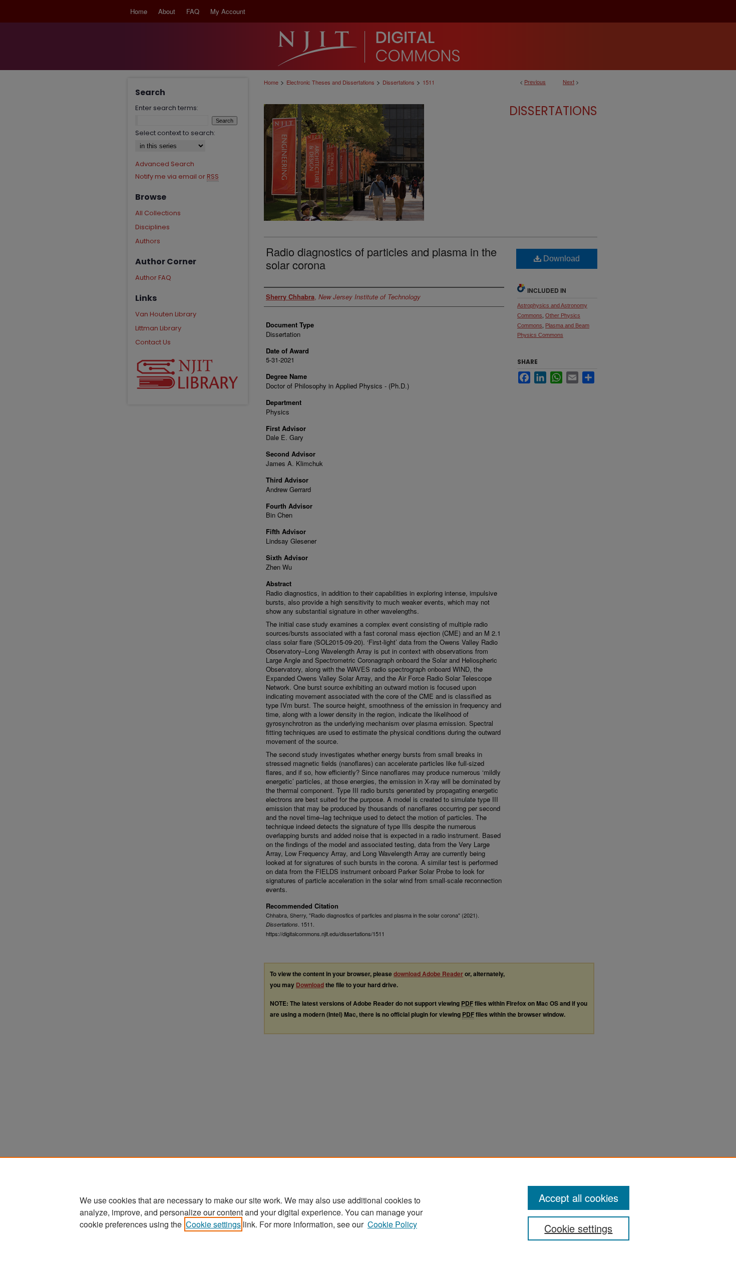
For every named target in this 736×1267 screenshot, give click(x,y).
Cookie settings (213, 1224)
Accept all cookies (578, 1197)
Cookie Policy (392, 1224)
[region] (368, 1212)
